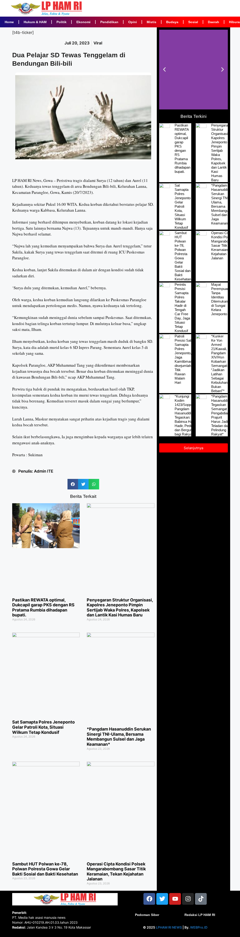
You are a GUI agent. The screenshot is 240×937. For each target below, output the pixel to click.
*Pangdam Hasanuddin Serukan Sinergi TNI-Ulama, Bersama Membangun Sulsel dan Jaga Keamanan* (119, 737)
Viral (98, 43)
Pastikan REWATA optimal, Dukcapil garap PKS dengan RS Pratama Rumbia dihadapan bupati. (43, 607)
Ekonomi (83, 22)
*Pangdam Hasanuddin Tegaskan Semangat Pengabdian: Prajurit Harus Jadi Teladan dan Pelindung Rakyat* (220, 415)
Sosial (193, 22)
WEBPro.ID (198, 927)
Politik (61, 22)
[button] (73, 484)
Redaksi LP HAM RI (199, 915)
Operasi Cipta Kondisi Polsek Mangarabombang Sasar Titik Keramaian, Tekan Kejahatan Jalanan (116, 871)
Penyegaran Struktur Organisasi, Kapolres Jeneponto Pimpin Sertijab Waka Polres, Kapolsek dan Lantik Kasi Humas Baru (120, 607)
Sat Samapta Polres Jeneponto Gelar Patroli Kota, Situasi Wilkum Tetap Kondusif (43, 727)
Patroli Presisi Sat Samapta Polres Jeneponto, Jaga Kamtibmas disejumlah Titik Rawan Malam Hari (183, 359)
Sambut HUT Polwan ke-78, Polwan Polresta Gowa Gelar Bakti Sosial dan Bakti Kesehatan (45, 868)
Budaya (172, 22)
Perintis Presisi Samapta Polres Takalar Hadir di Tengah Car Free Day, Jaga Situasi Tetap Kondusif (182, 307)
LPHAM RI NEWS (169, 927)
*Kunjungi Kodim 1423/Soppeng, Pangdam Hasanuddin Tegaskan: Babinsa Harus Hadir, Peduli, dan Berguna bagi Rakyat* (186, 415)
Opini (132, 22)
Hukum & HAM (35, 22)
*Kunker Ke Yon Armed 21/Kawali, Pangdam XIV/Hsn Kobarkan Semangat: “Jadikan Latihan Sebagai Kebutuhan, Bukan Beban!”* (220, 363)
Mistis (151, 22)
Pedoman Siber (147, 915)
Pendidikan (109, 22)
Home (9, 22)
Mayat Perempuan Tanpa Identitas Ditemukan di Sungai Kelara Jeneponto (220, 299)
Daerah (213, 22)
